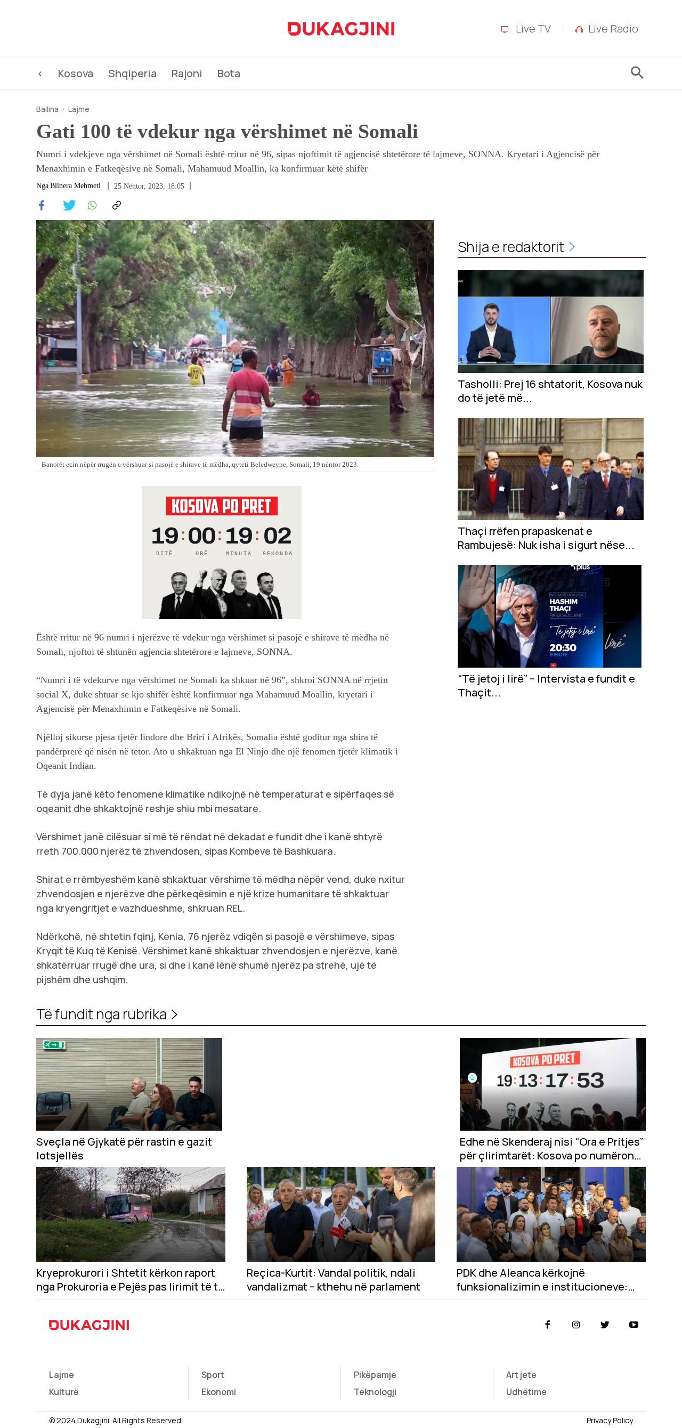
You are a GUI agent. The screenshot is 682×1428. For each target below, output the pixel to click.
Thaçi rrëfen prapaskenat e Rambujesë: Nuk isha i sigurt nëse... (546, 538)
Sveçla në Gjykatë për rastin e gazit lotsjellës (124, 1149)
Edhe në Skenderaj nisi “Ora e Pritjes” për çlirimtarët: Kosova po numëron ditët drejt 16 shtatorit (552, 1149)
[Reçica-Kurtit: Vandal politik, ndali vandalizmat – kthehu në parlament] (341, 1214)
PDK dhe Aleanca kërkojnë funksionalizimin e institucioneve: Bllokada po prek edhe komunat (542, 1280)
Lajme (79, 109)
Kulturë (64, 1392)
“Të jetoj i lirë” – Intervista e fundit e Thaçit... (546, 686)
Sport (212, 1375)
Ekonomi (218, 1392)
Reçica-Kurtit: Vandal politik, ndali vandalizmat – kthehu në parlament (333, 1280)
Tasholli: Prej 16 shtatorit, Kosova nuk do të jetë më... (550, 391)
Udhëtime (526, 1392)
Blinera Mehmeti (75, 186)
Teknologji (375, 1392)
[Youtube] (634, 1325)
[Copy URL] (115, 205)
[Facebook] (41, 205)
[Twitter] (66, 205)
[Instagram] (576, 1325)
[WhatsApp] (90, 205)
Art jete (521, 1375)
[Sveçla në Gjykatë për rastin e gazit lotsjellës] (129, 1084)
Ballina (47, 109)
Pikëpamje (375, 1375)
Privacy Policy (610, 1420)
